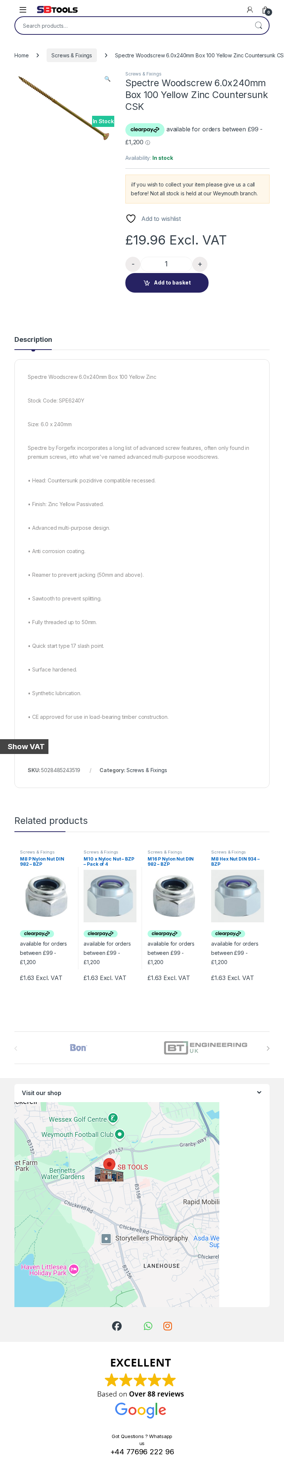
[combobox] (131, 25)
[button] (107, 78)
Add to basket (172, 282)
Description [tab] (33, 339)
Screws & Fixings (71, 55)
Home (21, 55)
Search (258, 25)
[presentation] (268, 1048)
